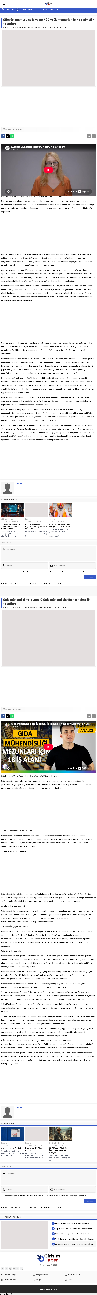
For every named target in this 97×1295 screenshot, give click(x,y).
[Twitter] (6, 1268)
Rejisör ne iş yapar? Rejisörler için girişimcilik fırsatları (36, 526)
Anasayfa (6, 27)
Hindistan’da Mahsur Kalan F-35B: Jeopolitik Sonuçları (74, 1223)
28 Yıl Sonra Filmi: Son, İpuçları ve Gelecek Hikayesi (58, 1150)
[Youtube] (14, 1268)
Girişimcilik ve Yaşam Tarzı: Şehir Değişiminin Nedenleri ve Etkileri (74, 1234)
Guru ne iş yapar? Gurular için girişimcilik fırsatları (60, 525)
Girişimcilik (5, 519)
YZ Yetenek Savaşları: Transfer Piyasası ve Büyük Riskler (10, 526)
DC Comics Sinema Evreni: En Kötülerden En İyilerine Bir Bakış (74, 1244)
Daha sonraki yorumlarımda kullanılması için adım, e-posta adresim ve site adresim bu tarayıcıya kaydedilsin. (45, 572)
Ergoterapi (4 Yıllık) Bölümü (33, 1149)
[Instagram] (10, 1268)
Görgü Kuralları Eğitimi (11, 1148)
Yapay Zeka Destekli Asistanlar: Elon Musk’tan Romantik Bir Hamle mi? (74, 1228)
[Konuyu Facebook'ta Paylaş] (3, 136)
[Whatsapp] (17, 1268)
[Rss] (21, 1268)
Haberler (14, 27)
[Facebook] (2, 1268)
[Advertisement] (48, 106)
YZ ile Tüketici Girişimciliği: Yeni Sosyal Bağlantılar (39, 9)
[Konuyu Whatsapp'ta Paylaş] (12, 136)
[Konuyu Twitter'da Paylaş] (8, 136)
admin (19, 483)
